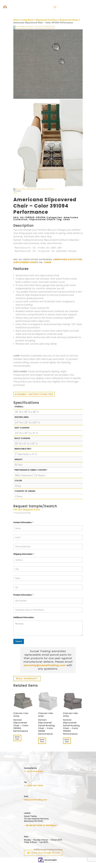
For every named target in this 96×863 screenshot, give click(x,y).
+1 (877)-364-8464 (33, 771)
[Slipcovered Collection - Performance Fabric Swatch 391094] (48, 98)
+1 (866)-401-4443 (33, 785)
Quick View (17, 738)
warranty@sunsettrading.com (45, 665)
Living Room (27, 19)
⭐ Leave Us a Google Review (43, 852)
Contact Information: (23, 522)
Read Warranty (27, 678)
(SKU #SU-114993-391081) (46, 723)
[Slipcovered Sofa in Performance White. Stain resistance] (33, 189)
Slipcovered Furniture (47, 19)
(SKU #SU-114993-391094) (71, 723)
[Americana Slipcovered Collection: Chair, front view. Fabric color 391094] (34, 26)
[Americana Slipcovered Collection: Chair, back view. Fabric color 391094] (34, 28)
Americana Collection (67, 259)
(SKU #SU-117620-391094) (20, 722)
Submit (18, 641)
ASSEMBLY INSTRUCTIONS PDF (34, 394)
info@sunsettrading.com (35, 799)
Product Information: (23, 595)
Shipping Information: (23, 554)
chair (66, 219)
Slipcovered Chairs (68, 19)
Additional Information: (23, 617)
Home (16, 19)
